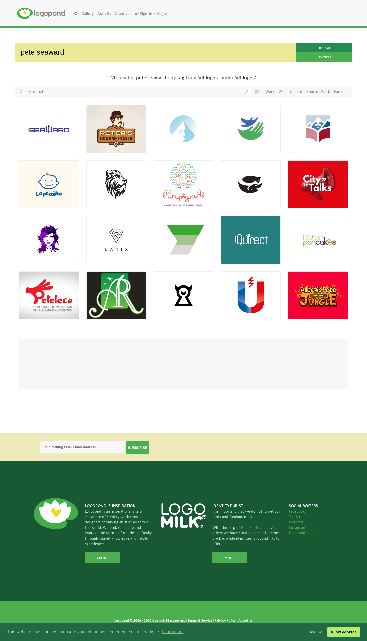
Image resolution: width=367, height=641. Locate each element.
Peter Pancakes (303, 252)
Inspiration (31, 252)
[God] (318, 129)
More (230, 557)
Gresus (167, 202)
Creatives (123, 14)
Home (45, 13)
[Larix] (116, 240)
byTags (325, 47)
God (294, 141)
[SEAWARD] (49, 129)
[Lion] (116, 184)
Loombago (103, 258)
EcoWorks (232, 141)
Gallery (87, 14)
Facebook (297, 511)
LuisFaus (303, 258)
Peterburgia (166, 196)
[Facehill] (183, 129)
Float (66, 144)
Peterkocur (237, 258)
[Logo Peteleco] (49, 295)
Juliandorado (306, 313)
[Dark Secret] (183, 295)
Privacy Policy (225, 620)
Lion (92, 196)
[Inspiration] (49, 240)
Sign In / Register (155, 14)
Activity (104, 14)
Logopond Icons (302, 533)
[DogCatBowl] (251, 184)
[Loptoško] (49, 184)
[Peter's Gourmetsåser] (116, 129)
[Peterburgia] (183, 184)
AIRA (165, 313)
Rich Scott (250, 528)
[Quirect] (251, 240)
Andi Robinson (101, 307)
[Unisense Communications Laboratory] (251, 295)
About (102, 557)
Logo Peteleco (33, 307)
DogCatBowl (234, 196)
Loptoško (34, 196)
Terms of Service (200, 620)
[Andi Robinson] (116, 295)
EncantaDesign (39, 313)
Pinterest (296, 522)
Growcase (102, 147)
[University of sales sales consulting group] (183, 240)
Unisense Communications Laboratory (238, 304)
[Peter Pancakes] (318, 240)
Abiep (31, 147)
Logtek (32, 202)
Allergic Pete (301, 307)
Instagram (297, 528)
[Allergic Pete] (318, 295)
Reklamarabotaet (175, 258)
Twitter (295, 517)
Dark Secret (166, 307)
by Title (324, 57)
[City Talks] (318, 184)
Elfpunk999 (104, 313)
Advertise (245, 620)
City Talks (299, 196)
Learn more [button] (173, 632)
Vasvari (167, 147)
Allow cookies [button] (343, 632)
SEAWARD (31, 141)
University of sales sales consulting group (172, 249)
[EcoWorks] (251, 129)
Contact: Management (169, 620)
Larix (93, 252)
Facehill (162, 141)
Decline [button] (315, 632)
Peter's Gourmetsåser (104, 139)
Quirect (230, 252)
